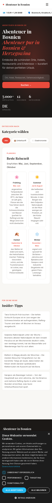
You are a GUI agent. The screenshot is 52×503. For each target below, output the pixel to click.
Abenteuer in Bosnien (17, 4)
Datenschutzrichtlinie (11, 466)
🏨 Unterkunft (20, 140)
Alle (6, 140)
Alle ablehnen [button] (38, 490)
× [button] (49, 434)
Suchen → (26, 85)
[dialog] (26, 467)
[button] (26, 498)
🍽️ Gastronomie (39, 140)
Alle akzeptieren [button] (14, 490)
